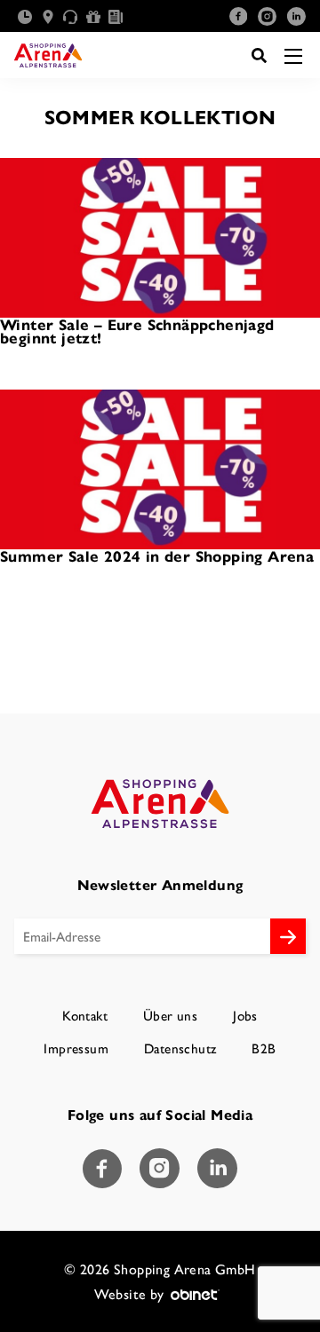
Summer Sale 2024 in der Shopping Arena (157, 556)
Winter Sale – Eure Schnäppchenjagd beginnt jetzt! (137, 331)
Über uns (170, 1015)
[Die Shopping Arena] (46, 55)
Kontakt (85, 1015)
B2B (264, 1048)
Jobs (245, 1015)
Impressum (76, 1048)
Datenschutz (180, 1048)
